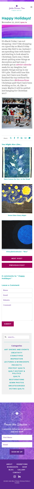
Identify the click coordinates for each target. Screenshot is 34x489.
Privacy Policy (24, 481)
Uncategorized (17, 386)
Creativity (16, 353)
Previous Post (17, 265)
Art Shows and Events (16, 350)
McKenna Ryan (22, 80)
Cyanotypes (16, 356)
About (9, 464)
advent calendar (23, 65)
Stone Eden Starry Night (17, 215)
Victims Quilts (16, 389)
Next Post (17, 258)
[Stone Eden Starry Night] (17, 213)
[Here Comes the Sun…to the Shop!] (17, 177)
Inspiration (17, 359)
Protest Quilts (16, 368)
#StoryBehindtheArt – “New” (17, 252)
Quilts (24, 22)
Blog (11, 470)
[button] (31, 7)
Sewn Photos (16, 383)
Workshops (12, 467)
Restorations (16, 380)
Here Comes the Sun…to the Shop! (17, 179)
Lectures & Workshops (16, 362)
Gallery (21, 470)
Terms (17, 481)
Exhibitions (22, 464)
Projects (17, 365)
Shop (24, 467)
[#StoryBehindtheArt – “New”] (17, 249)
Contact (17, 472)
